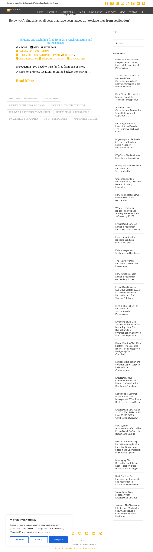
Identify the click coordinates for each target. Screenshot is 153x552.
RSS (115, 32)
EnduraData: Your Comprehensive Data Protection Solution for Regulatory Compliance (126, 382)
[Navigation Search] (142, 10)
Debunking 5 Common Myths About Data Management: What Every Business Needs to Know (128, 398)
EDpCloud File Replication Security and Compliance (128, 156)
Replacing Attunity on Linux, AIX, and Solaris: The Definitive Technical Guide (127, 127)
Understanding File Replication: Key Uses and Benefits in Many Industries (128, 183)
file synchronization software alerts (29, 112)
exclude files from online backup (27, 105)
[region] (39, 530)
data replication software (23, 98)
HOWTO (69, 55)
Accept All (58, 539)
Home (57, 548)
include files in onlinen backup (72, 112)
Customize (19, 539)
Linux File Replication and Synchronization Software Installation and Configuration (127, 366)
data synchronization (33, 51)
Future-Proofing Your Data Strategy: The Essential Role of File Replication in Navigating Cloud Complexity (128, 348)
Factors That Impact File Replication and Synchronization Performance (127, 310)
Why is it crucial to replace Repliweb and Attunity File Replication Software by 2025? (127, 212)
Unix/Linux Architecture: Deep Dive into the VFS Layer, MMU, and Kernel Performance (127, 64)
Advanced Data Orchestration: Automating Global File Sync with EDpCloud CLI (128, 111)
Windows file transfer (86, 119)
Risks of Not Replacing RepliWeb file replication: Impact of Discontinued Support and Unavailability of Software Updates (128, 447)
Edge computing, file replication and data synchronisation (125, 240)
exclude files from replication (68, 105)
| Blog (84, 548)
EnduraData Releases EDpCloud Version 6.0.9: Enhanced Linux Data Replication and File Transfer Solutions (127, 292)
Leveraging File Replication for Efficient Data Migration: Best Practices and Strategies (127, 464)
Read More (25, 81)
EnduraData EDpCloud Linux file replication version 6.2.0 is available (127, 227)
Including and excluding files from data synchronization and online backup (55, 41)
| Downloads (66, 548)
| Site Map (93, 548)
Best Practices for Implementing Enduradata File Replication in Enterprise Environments (127, 480)
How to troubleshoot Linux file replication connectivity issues (125, 277)
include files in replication (23, 119)
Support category (53, 58)
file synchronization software (39, 55)
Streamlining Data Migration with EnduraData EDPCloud (126, 495)
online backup (28, 58)
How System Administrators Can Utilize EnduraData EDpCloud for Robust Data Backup (128, 430)
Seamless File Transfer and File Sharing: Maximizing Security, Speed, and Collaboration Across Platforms (128, 511)
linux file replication (56, 119)
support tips (77, 58)
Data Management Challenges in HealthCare (127, 251)
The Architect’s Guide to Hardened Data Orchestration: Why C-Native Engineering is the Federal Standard (127, 81)
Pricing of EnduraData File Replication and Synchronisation (128, 168)
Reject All (39, 539)
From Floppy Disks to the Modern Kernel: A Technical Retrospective (127, 97)
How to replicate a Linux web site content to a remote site (127, 198)
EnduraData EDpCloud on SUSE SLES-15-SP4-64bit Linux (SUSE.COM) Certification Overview (128, 414)
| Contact (77, 548)
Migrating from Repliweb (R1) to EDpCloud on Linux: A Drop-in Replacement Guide (127, 143)
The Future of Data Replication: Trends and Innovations (126, 264)
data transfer (51, 98)
